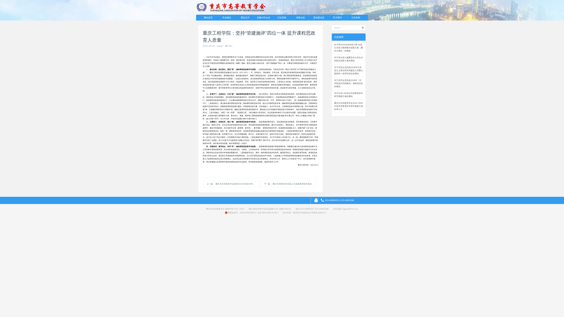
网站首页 (208, 17)
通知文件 (245, 17)
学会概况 (226, 17)
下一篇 (291, 184)
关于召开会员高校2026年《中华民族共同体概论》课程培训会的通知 (348, 83)
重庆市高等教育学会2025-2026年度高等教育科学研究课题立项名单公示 (348, 106)
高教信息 (300, 17)
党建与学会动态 (263, 18)
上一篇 (233, 184)
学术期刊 (337, 17)
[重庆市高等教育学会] (233, 7)
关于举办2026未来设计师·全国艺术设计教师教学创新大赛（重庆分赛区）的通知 (348, 47)
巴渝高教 (282, 17)
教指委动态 (318, 17)
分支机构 (355, 17)
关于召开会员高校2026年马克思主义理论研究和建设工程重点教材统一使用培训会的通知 (348, 70)
